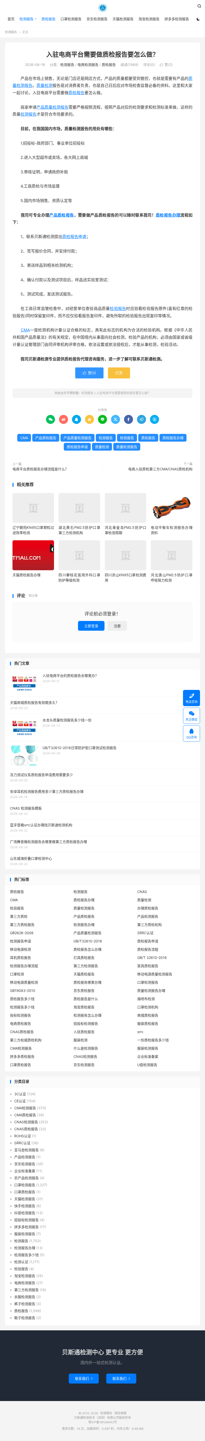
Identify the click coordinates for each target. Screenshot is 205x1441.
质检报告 (49, 19)
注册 (117, 626)
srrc (140, 1032)
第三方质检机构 (149, 924)
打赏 (119, 373)
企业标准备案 (147, 1056)
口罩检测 (17, 974)
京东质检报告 (84, 990)
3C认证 (20, 1094)
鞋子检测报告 (24, 1318)
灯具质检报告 (84, 957)
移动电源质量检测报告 (154, 974)
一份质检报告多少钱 (153, 1040)
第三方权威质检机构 (26, 1040)
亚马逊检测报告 (26, 1150)
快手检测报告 (24, 1206)
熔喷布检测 (146, 999)
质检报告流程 (147, 949)
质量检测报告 (126, 447)
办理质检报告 (147, 908)
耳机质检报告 (20, 957)
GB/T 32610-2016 (152, 957)
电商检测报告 (88, 64)
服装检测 (81, 1040)
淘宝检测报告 (149, 19)
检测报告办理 (84, 924)
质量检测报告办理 (151, 990)
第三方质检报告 (22, 924)
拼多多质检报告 (22, 1056)
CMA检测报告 (21, 1048)
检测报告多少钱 (22, 1007)
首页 (11, 19)
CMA (25, 329)
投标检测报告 (20, 1015)
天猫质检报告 (84, 974)
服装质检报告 (147, 1023)
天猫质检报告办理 (26, 575)
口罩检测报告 (71, 19)
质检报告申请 (74, 236)
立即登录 (91, 626)
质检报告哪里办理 (88, 982)
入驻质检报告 (84, 1032)
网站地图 (120, 1413)
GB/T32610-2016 (88, 941)
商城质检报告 (147, 1015)
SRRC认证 (145, 933)
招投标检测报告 (86, 1023)
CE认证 (20, 1101)
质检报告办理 (168, 215)
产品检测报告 (147, 916)
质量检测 (44, 85)
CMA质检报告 (25, 1115)
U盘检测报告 (147, 1065)
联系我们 (83, 1378)
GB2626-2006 (22, 933)
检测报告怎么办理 (88, 1015)
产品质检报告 (61, 215)
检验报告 (118, 308)
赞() (166, 64)
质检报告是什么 (86, 999)
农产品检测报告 (26, 1178)
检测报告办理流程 (24, 966)
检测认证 (21, 1262)
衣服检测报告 (24, 1297)
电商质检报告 (20, 1023)
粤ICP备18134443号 (102, 1422)
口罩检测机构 (147, 1007)
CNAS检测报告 (85, 1056)
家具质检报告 (147, 966)
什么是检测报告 (86, 1048)
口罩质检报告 (20, 1065)
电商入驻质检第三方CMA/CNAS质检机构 (160, 469)
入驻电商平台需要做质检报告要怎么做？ (102, 54)
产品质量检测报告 (52, 107)
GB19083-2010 (22, 990)
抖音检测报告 (24, 1213)
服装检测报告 (147, 1048)
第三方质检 (19, 916)
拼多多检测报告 (176, 19)
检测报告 (102, 8)
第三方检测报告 (86, 966)
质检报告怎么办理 (88, 949)
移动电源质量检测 (24, 982)
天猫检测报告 (123, 19)
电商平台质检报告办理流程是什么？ (40, 469)
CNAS (142, 891)
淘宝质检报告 (84, 1007)
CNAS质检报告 (22, 1032)
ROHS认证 (22, 1136)
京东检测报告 (97, 19)
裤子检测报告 (24, 1304)
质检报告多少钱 (22, 999)
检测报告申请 (20, 941)
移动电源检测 (20, 949)
